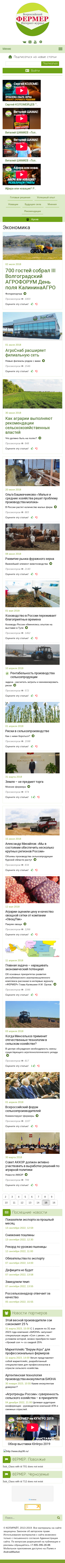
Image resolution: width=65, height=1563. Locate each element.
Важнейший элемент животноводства (27, 563)
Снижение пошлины (19, 1235)
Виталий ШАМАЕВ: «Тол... (21, 132)
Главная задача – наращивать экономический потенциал (26, 967)
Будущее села (33, 204)
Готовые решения (20, 197)
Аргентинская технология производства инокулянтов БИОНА (30, 1377)
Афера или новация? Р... (20, 188)
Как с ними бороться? (18, 736)
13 (30, 1202)
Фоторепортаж (14, 293)
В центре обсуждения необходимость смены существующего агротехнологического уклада (31, 1050)
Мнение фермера (16, 786)
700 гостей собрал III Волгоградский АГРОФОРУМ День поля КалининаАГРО (30, 278)
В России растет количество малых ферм (29, 507)
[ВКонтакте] (24, 42)
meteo (32, 1499)
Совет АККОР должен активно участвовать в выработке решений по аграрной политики (32, 1166)
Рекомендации (32, 211)
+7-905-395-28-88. (40, 1545)
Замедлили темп (17, 1282)
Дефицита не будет (19, 1270)
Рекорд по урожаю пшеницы (26, 1246)
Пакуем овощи (14, 924)
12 (22, 1202)
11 (14, 1202)
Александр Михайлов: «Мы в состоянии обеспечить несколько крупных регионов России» (29, 847)
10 (6, 1202)
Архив (34, 219)
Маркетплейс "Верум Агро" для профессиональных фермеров (27, 1351)
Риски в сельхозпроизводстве (27, 731)
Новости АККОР (14, 1174)
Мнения (52, 204)
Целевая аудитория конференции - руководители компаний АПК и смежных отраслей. (31, 1406)
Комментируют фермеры (20, 1115)
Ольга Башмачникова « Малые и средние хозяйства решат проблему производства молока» (31, 498)
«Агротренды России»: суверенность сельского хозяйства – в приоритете (32, 1396)
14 (38, 1202)
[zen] (40, 42)
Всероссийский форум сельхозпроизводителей (23, 1109)
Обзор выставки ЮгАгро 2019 (29, 1444)
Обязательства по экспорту (25, 1258)
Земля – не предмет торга (24, 781)
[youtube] (35, 42)
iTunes (50, 1548)
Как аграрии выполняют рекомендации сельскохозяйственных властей (29, 425)
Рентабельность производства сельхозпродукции (32, 675)
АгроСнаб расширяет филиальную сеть (25, 352)
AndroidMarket (11, 1551)
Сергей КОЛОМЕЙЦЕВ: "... (21, 104)
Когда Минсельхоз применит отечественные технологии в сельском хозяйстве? (26, 1039)
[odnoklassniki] (30, 42)
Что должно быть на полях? (21, 438)
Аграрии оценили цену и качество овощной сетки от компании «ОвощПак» (29, 915)
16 (54, 1202)
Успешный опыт (46, 197)
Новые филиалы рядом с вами (23, 361)
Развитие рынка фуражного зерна (29, 559)
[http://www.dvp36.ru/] (32, 1451)
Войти (35, 71)
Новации (13, 204)
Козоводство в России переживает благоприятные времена (30, 617)
